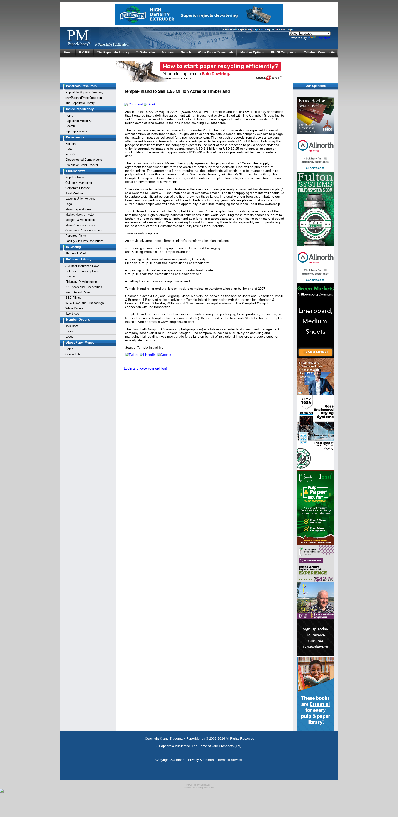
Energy (70, 276)
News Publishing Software (199, 787)
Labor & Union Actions (80, 198)
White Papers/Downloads (216, 52)
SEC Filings (73, 297)
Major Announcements (80, 225)
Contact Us (72, 354)
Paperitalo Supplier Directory (84, 92)
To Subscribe (145, 52)
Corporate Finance (77, 188)
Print (151, 104)
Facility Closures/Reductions (84, 241)
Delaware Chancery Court (82, 271)
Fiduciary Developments (81, 281)
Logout (69, 336)
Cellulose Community (319, 52)
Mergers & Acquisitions (80, 220)
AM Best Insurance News (82, 266)
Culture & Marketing (78, 182)
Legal (69, 204)
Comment (135, 104)
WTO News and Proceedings (84, 303)
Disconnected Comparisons (83, 159)
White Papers (74, 308)
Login (69, 331)
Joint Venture (74, 193)
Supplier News (75, 177)
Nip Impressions (76, 131)
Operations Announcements (83, 230)
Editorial (70, 144)
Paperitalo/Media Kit (78, 121)
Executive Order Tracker (81, 165)
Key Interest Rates (78, 292)
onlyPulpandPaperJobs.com (84, 97)
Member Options (252, 52)
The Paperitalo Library (113, 52)
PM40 (69, 149)
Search (186, 52)
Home (68, 52)
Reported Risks (75, 235)
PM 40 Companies (284, 52)
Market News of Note (79, 214)
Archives (168, 52)
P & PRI (84, 52)
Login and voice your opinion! (145, 368)
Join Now (71, 326)
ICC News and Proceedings (83, 287)
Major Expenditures (78, 209)
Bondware (206, 784)
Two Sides (72, 313)
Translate (324, 38)
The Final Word (75, 253)
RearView (71, 154)
